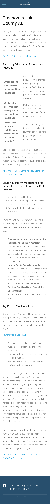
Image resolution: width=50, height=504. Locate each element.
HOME (12, 486)
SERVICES (34, 486)
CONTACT (27, 489)
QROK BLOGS (15, 489)
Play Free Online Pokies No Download (19, 56)
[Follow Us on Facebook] (4, 485)
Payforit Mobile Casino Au (14, 335)
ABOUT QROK (22, 486)
